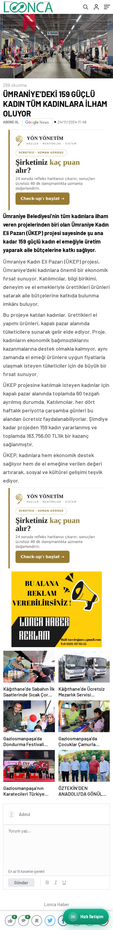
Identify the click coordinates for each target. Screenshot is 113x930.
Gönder (21, 882)
